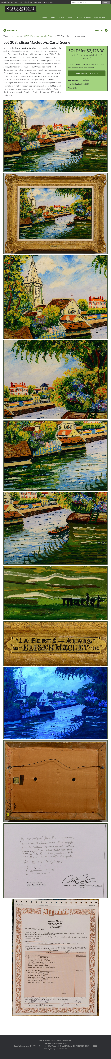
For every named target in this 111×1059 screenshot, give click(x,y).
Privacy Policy (49, 1049)
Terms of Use (62, 1049)
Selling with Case (87, 73)
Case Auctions (20, 8)
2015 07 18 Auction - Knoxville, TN (37, 36)
